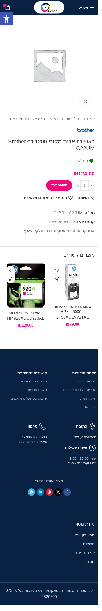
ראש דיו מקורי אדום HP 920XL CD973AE (26, 315)
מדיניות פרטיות (85, 381)
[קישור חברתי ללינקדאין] (40, 492)
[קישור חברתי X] (58, 492)
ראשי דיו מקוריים (24, 118)
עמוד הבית (85, 118)
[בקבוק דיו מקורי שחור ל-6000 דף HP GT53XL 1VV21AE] (73, 282)
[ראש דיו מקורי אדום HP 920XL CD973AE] (26, 285)
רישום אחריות (36, 389)
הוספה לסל (59, 185)
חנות (90, 561)
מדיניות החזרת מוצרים (79, 389)
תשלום (89, 544)
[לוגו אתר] (49, 7)
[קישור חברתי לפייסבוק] (67, 492)
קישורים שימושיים (32, 372)
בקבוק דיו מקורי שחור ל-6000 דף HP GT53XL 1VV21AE (72, 312)
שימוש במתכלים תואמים (29, 398)
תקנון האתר (87, 398)
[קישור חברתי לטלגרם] (31, 492)
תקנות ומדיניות (84, 372)
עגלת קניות (85, 552)
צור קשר (90, 406)
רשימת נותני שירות (33, 381)
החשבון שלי (85, 535)
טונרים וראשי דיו (58, 118)
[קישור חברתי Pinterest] (49, 492)
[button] (57, 279)
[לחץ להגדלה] (85, 101)
